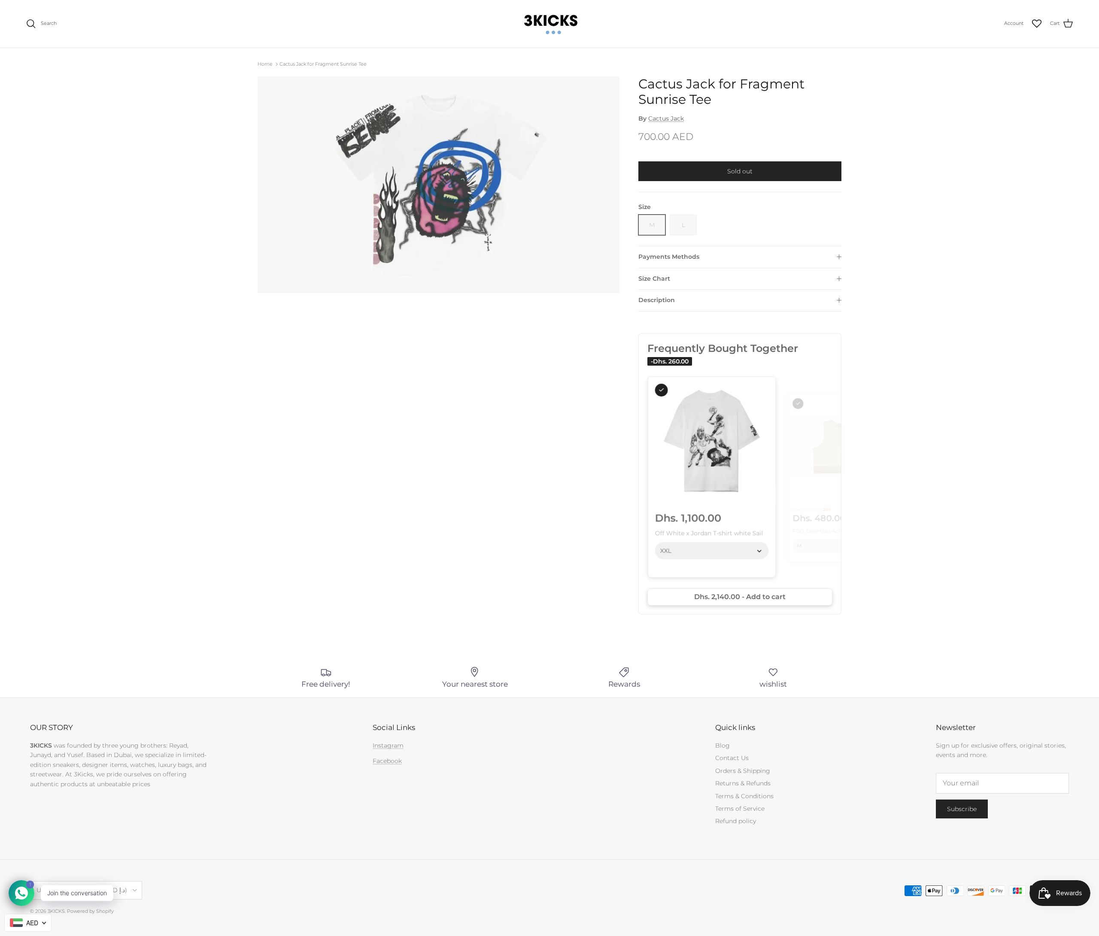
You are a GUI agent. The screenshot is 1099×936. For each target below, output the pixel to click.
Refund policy (735, 821)
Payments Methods (668, 257)
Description (656, 300)
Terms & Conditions (744, 796)
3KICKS (56, 911)
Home (265, 64)
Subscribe (962, 809)
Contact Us (732, 758)
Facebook (387, 761)
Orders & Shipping (742, 771)
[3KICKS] (549, 24)
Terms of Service (740, 808)
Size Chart (654, 278)
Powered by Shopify (90, 911)
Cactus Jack (666, 118)
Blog (722, 745)
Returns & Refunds (743, 783)
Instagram (388, 745)
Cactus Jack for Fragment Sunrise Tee (323, 64)
